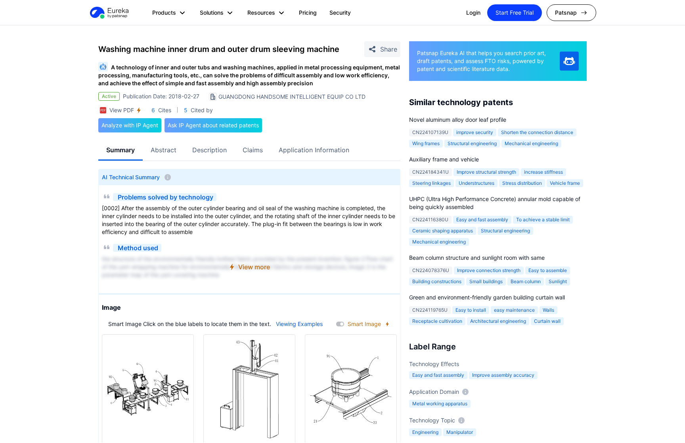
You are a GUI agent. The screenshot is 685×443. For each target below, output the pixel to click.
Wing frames (426, 143)
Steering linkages (431, 183)
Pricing (308, 12)
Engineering (425, 432)
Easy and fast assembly (482, 219)
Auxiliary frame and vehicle (444, 159)
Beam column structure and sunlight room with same (477, 257)
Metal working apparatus (439, 404)
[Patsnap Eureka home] (108, 13)
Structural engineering (472, 143)
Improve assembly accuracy (503, 375)
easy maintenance (514, 310)
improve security (474, 132)
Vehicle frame (565, 183)
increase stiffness (543, 172)
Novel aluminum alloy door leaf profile (457, 119)
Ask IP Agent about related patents (213, 125)
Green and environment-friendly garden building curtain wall (487, 297)
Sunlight (558, 281)
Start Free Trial (515, 12)
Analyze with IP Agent (129, 125)
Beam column (526, 281)
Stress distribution (522, 183)
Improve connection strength (488, 270)
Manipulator (459, 432)
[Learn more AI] (569, 61)
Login (473, 12)
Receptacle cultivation (437, 321)
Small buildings (486, 281)
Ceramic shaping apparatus (442, 231)
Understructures (476, 183)
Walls (548, 310)
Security (340, 12)
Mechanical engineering (531, 143)
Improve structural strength (486, 172)
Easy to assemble (547, 270)
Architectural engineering (498, 321)
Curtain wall (547, 321)
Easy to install (470, 310)
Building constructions (436, 281)
